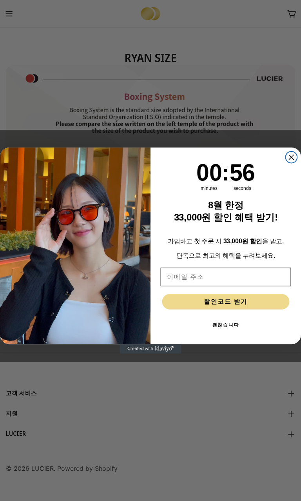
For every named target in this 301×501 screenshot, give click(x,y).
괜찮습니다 (225, 325)
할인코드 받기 (226, 301)
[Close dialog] (291, 157)
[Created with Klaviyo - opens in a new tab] (150, 348)
